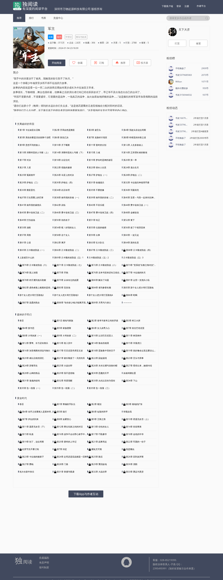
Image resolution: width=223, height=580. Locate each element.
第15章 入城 (94, 152)
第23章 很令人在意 (97, 167)
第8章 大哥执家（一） (32, 335)
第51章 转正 (94, 220)
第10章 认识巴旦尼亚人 (102, 335)
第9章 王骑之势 (98, 419)
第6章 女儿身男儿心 (100, 328)
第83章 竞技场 (63, 287)
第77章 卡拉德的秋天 (136, 272)
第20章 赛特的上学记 (66, 441)
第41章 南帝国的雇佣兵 (30, 205)
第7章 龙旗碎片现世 (98, 137)
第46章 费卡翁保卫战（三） (67, 212)
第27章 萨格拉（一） (98, 174)
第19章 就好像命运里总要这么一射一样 (144, 350)
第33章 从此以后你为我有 (103, 380)
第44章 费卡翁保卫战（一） (136, 205)
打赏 (177, 43)
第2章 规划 (96, 404)
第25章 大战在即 (64, 365)
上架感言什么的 (27, 257)
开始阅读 (56, 62)
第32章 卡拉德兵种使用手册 (136, 182)
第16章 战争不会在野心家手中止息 (73, 434)
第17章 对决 (25, 159)
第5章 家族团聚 (64, 328)
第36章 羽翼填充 (131, 190)
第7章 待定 (62, 449)
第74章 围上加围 (30, 272)
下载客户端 (167, 6)
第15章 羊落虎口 (133, 343)
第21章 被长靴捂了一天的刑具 (71, 358)
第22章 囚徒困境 (99, 358)
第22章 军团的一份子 (136, 441)
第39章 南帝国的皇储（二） (102, 197)
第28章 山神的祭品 (31, 373)
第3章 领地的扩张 (134, 404)
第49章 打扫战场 (27, 220)
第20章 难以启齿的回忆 (33, 358)
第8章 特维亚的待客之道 (134, 137)
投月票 (144, 62)
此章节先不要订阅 (30, 449)
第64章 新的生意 (131, 242)
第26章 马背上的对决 (64, 174)
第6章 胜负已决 (61, 137)
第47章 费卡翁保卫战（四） (102, 212)
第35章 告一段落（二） (65, 388)
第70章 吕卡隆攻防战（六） (35, 265)
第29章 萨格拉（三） (29, 182)
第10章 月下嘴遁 (62, 144)
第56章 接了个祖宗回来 (134, 227)
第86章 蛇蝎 (131, 295)
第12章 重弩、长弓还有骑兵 (35, 343)
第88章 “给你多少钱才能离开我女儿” (73, 302)
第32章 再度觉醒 (64, 380)
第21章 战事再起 (99, 441)
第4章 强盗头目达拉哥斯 (134, 129)
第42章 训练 (60, 205)
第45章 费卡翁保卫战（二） (32, 212)
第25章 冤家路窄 (27, 174)
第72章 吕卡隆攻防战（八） (104, 265)
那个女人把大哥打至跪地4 (101, 295)
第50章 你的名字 (62, 220)
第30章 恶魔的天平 (100, 373)
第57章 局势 (25, 235)
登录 (178, 6)
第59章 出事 (94, 235)
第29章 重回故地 (99, 464)
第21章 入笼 (25, 167)
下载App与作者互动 (86, 494)
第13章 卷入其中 (64, 343)
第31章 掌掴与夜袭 (65, 471)
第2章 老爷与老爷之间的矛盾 (104, 320)
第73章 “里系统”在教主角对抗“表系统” (143, 265)
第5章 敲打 (62, 411)
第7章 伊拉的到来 (30, 419)
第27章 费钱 (27, 464)
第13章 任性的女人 (100, 426)
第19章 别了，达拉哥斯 (33, 441)
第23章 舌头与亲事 (135, 358)
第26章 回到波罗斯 (135, 456)
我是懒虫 (130, 449)
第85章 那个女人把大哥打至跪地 (138, 287)
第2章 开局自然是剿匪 (64, 129)
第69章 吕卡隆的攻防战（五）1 (68, 257)
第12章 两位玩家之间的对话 (70, 426)
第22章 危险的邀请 (63, 167)
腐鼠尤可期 (96, 449)
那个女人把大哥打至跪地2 (32, 295)
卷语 (22, 320)
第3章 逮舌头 (95, 129)
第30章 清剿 (131, 464)
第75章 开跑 (62, 272)
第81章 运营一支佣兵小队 (138, 280)
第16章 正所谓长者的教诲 (135, 152)
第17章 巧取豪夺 (99, 434)
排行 (31, 18)
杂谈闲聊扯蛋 (129, 373)
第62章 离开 (60, 242)
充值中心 (58, 18)
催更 (198, 43)
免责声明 (44, 562)
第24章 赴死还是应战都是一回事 (72, 456)
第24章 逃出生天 (131, 167)
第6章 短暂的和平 (99, 411)
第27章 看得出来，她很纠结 (139, 365)
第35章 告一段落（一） (30, 388)
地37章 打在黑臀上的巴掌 (31, 197)
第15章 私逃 (27, 434)
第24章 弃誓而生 (30, 365)
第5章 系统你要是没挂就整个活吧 (35, 137)
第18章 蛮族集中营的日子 (103, 350)
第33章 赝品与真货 (135, 471)
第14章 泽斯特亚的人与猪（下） (69, 152)
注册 (186, 6)
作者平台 (201, 6)
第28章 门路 (62, 464)
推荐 (19, 18)
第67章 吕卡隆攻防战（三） (102, 250)
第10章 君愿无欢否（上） (138, 419)
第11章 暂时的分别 (97, 144)
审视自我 (127, 411)
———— (127, 302)
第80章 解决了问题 (100, 280)
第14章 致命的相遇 (100, 343)
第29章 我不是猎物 (65, 373)
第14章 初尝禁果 (133, 426)
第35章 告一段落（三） (99, 388)
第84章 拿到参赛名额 (101, 287)
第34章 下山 (131, 380)
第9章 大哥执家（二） (67, 335)
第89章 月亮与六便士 (101, 302)
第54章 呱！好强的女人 (65, 227)
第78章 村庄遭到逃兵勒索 (34, 280)
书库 (43, 18)
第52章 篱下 (129, 220)
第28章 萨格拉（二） (133, 174)
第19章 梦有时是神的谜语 (101, 159)
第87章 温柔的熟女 (31, 302)
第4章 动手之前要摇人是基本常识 (37, 411)
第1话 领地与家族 (65, 320)
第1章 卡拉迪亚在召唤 (30, 129)
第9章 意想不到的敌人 (30, 144)
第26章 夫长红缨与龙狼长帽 (104, 365)
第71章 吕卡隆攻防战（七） (70, 265)
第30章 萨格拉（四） (64, 182)
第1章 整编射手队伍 (66, 404)
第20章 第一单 (130, 159)
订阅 (101, 62)
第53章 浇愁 (25, 227)
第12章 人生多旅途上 (133, 144)
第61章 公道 (25, 242)
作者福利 (44, 557)
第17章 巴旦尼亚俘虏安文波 (70, 350)
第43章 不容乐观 (96, 205)
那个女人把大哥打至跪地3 (66, 295)
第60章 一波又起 (131, 235)
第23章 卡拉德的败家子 (33, 456)
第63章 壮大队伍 (96, 242)
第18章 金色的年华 (135, 434)
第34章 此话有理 (62, 190)
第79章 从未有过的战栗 (68, 280)
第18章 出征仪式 (62, 159)
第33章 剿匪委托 (27, 190)
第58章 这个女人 (62, 235)
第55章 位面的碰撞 (97, 227)
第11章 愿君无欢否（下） (34, 426)
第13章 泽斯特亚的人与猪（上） (35, 152)
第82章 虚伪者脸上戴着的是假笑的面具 (40, 287)
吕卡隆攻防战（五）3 (133, 257)
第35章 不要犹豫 (96, 190)
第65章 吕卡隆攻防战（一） (32, 250)
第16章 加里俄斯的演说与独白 (36, 350)
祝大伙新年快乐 (27, 471)
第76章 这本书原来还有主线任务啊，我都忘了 (112, 272)
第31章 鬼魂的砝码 (31, 380)
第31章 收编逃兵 (96, 182)
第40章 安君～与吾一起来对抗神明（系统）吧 (144, 197)
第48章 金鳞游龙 (131, 212)
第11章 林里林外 (133, 335)
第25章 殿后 (97, 456)
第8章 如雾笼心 (64, 419)
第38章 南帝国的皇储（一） (67, 197)
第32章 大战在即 (99, 471)
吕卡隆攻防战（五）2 (99, 257)
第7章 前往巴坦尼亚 (135, 328)
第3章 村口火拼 (133, 320)
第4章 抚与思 (28, 328)
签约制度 (44, 567)
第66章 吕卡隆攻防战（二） (67, 250)
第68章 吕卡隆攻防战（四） (139, 250)
